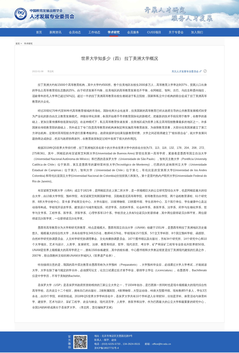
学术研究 (114, 32)
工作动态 (94, 32)
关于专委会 (176, 32)
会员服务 (133, 32)
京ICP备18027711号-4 (106, 348)
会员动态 (75, 32)
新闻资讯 (55, 32)
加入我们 (197, 32)
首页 (39, 32)
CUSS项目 (154, 32)
